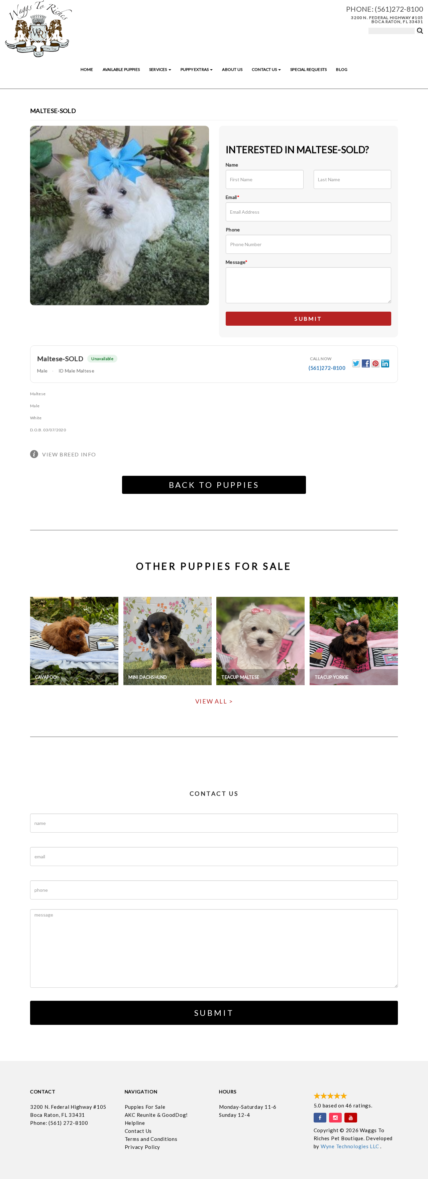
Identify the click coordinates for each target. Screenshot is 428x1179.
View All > (214, 701)
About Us (232, 69)
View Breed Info (69, 454)
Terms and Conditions (151, 1139)
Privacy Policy (142, 1147)
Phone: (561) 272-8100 (59, 1123)
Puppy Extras (195, 69)
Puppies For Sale (145, 1107)
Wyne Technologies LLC (351, 1146)
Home (87, 69)
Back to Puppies (214, 485)
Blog (341, 69)
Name (232, 165)
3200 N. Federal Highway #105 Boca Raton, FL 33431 (387, 19)
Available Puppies (121, 69)
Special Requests (308, 69)
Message (237, 262)
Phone (233, 229)
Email (232, 197)
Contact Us (265, 69)
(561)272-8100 (399, 9)
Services (158, 69)
